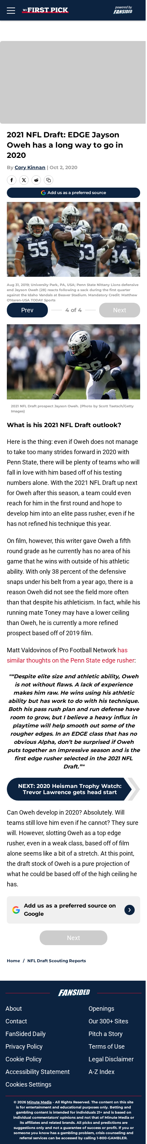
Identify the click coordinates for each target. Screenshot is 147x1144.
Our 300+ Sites (108, 1021)
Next (119, 310)
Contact (16, 1021)
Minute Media (39, 1102)
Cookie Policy (23, 1059)
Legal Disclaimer (111, 1059)
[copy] (48, 180)
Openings (101, 1008)
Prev (27, 310)
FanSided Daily (25, 1033)
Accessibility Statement (37, 1071)
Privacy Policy (24, 1046)
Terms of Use (107, 1046)
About (13, 1008)
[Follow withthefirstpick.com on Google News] (129, 910)
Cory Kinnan (30, 167)
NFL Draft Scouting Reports (56, 960)
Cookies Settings (28, 1084)
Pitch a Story (106, 1033)
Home (13, 960)
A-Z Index (102, 1071)
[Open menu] (11, 10)
